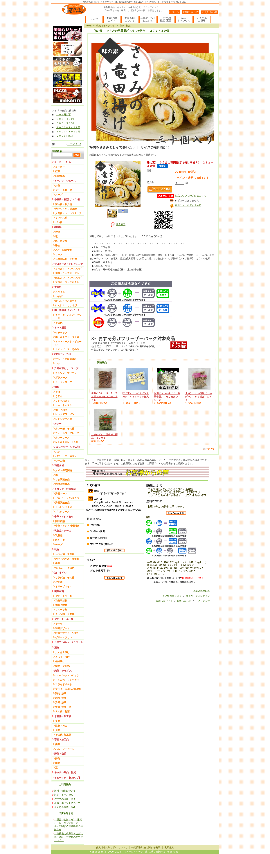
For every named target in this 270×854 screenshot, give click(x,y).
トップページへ (201, 590)
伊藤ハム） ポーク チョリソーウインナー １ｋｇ (104, 396)
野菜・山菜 (60, 753)
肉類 (57, 744)
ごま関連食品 (62, 479)
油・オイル (60, 572)
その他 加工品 (63, 734)
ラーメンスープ (63, 382)
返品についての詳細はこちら (190, 195)
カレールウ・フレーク (67, 433)
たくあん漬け (62, 652)
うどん (58, 396)
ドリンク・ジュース (65, 180)
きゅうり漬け (62, 656)
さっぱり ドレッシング (68, 268)
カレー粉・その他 (64, 428)
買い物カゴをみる (172, 595)
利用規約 (169, 847)
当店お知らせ (66, 813)
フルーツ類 (61, 609)
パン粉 (58, 222)
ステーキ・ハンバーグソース (68, 317)
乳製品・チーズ (62, 530)
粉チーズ (60, 540)
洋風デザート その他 (66, 632)
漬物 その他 (62, 665)
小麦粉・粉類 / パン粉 (67, 199)
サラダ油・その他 (64, 577)
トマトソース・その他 (67, 349)
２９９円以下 (63, 114)
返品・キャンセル (63, 794)
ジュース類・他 (63, 190)
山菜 (57, 563)
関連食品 (60, 175)
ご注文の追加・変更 (65, 799)
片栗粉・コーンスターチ (68, 213)
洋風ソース (61, 493)
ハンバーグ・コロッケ (67, 675)
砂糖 (57, 231)
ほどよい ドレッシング (68, 277)
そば (57, 391)
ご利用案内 (65, 784)
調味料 (58, 227)
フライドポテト (63, 684)
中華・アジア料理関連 (67, 525)
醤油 (57, 245)
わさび (58, 296)
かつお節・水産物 (64, 554)
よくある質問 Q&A (64, 807)
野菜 (57, 758)
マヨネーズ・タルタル (67, 282)
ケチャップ (61, 332)
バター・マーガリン (66, 456)
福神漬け (60, 661)
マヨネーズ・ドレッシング (68, 263)
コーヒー (60, 166)
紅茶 (57, 171)
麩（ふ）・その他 (64, 567)
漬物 (56, 647)
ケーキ (58, 623)
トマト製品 (60, 327)
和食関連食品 (62, 483)
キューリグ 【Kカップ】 (67, 777)
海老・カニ (61, 725)
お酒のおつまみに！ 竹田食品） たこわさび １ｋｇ (167, 396)
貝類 (57, 730)
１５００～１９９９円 (68, 131)
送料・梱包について (65, 790)
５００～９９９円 (65, 123)
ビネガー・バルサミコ (67, 498)
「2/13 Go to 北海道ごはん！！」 (76, 144)
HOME (89, 25)
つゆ (57, 363)
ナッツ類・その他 (64, 614)
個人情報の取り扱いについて (111, 847)
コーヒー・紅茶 (63, 162)
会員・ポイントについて (67, 803)
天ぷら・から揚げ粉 (66, 208)
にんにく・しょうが (66, 305)
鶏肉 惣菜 (60, 693)
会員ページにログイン (198, 595)
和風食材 (59, 465)
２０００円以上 (64, 135)
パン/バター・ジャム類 (67, 446)
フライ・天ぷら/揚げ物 (68, 689)
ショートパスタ (63, 405)
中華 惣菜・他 (63, 707)
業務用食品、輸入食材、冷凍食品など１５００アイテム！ (132, 7)
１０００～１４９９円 (68, 127)
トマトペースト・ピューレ (68, 343)
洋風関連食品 (62, 502)
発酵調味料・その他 (66, 258)
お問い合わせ (184, 601)
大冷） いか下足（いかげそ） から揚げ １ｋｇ (198, 396)
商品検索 (57, 151)
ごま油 (58, 582)
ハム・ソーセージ (64, 748)
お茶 (57, 185)
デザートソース (63, 596)
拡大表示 (120, 224)
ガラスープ (61, 377)
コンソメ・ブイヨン (66, 373)
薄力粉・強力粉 (63, 204)
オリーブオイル (63, 586)
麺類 (56, 386)
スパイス (60, 292)
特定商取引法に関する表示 (146, 847)
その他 (58, 322)
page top (210, 449)
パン (57, 451)
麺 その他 (61, 409)
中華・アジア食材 (63, 516)
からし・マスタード (66, 300)
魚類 (57, 721)
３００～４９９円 (65, 119)
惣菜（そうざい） (63, 670)
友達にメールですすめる (188, 205)
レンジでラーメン (64, 414)
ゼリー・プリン (63, 637)
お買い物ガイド (164, 601)
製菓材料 (59, 591)
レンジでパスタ (63, 418)
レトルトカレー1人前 (66, 442)
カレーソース (62, 437)
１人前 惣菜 (62, 711)
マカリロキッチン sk (135, 851)
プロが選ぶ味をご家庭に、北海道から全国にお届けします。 (133, 10)
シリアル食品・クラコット (68, 642)
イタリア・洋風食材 (65, 488)
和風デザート (62, 628)
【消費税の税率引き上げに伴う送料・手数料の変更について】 (68, 837)
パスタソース (62, 511)
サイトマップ (202, 601)
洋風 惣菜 (60, 702)
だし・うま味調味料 (66, 359)
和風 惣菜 (60, 698)
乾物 (56, 549)
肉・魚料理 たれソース (67, 310)
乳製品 (58, 535)
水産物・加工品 (62, 716)
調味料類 (60, 521)
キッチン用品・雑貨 (65, 772)
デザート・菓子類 (63, 619)
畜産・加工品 (61, 739)
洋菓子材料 (61, 605)
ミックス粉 (61, 217)
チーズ (58, 544)
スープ (58, 194)
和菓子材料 (61, 600)
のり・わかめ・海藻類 (67, 558)
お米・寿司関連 (63, 470)
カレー (58, 423)
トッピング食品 (63, 507)
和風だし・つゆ (62, 354)
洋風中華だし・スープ (66, 368)
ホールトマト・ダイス (67, 337)
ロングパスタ (62, 400)
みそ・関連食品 (63, 249)
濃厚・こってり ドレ (67, 273)
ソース (58, 254)
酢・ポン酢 (61, 240)
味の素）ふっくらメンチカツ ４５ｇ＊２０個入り (136, 396)
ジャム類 (60, 460)
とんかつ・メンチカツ (67, 680)
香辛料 (58, 287)
